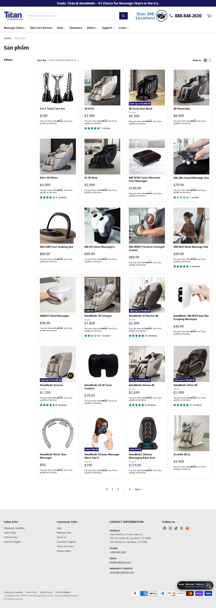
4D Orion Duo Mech (140, 108)
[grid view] (205, 60)
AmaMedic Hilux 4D (185, 385)
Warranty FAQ (64, 532)
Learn (123, 28)
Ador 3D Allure (49, 177)
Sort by (41, 60)
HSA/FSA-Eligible (12, 541)
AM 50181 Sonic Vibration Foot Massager (144, 179)
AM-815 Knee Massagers (99, 247)
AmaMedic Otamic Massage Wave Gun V (101, 456)
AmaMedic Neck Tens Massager (53, 456)
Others (91, 28)
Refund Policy (11, 537)
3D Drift (89, 108)
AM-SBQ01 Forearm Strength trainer (147, 248)
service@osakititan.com (122, 572)
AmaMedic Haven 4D (141, 385)
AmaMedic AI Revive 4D (143, 315)
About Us (61, 537)
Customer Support (66, 541)
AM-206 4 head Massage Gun (191, 178)
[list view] (210, 60)
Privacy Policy (64, 550)
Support (107, 28)
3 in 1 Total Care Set (52, 108)
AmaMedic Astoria (51, 385)
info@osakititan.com (120, 562)
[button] (92, 128)
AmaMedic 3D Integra (98, 315)
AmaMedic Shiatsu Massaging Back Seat (142, 456)
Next (138, 489)
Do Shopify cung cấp (13, 598)
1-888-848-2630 (118, 552)
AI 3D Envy (90, 177)
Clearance (75, 28)
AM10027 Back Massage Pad (190, 247)
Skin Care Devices (41, 28)
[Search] (123, 15)
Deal (60, 28)
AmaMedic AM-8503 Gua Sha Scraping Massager (191, 317)
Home (7, 38)
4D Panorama (181, 108)
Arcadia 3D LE (181, 454)
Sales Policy (10, 532)
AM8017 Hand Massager (54, 315)
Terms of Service (65, 546)
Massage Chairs (14, 28)
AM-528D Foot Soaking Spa (56, 247)
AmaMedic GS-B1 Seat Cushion (98, 386)
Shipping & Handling (14, 528)
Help (59, 528)
